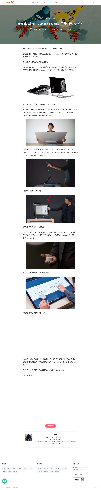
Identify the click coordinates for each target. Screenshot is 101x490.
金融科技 (46, 468)
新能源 (8, 468)
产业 (44, 2)
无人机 (25, 468)
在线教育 (30, 468)
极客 (21, 2)
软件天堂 (15, 471)
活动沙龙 (64, 468)
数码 (27, 2)
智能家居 (40, 471)
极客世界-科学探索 (50, 18)
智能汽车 (52, 468)
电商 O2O (58, 468)
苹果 (54, 29)
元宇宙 (3, 468)
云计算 (9, 471)
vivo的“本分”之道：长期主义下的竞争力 (43, 441)
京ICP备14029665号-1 (94, 487)
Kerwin (55, 434)
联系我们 (80, 474)
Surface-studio (47, 29)
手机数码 (40, 468)
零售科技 (4, 471)
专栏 (38, 2)
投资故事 (46, 471)
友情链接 (75, 474)
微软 (40, 29)
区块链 (51, 471)
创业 (32, 2)
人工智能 (57, 471)
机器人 (13, 468)
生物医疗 (19, 468)
